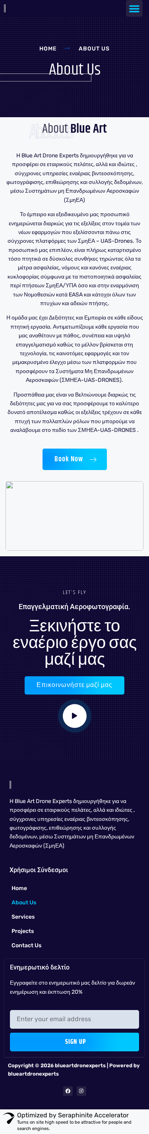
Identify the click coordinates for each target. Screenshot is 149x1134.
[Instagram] (81, 1091)
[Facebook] (68, 1091)
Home (19, 888)
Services (23, 916)
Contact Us (26, 945)
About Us (24, 902)
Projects (23, 931)
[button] (134, 8)
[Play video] (75, 716)
